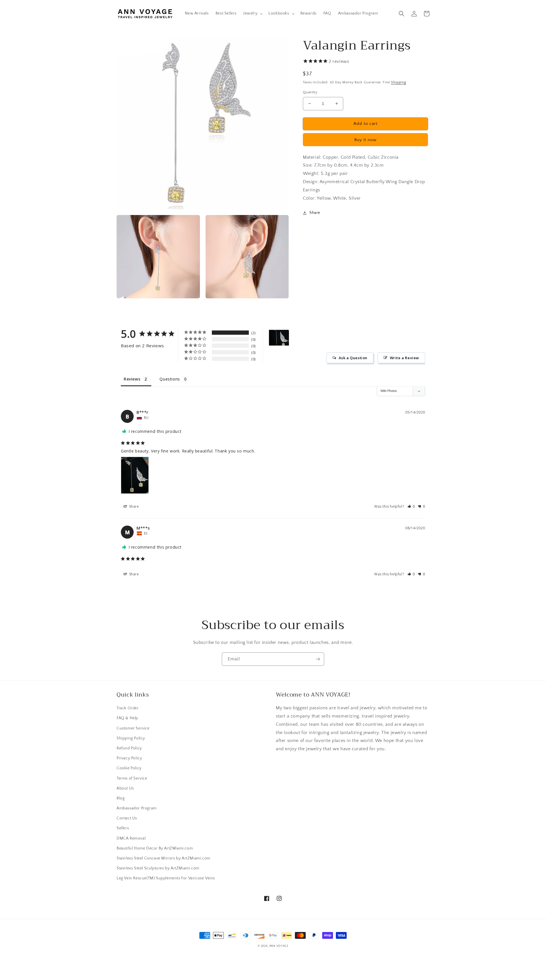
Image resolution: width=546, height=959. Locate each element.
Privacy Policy (129, 758)
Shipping (398, 82)
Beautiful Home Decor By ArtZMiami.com (155, 848)
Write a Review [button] (404, 357)
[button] (252, 13)
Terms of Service (132, 778)
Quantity (310, 92)
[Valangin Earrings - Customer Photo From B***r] (279, 338)
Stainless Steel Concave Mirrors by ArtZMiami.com (163, 858)
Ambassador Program (137, 808)
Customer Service (133, 728)
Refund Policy (129, 748)
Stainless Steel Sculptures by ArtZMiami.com (158, 868)
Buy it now (365, 139)
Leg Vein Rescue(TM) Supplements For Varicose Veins (166, 878)
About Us (125, 788)
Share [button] (314, 212)
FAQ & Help (127, 718)
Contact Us (127, 818)
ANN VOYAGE (278, 946)
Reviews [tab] (132, 379)
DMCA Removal (131, 838)
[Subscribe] (317, 659)
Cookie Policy (129, 768)
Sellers (123, 828)
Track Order (128, 708)
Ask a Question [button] (353, 357)
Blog (121, 798)
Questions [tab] (170, 379)
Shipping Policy (131, 738)
